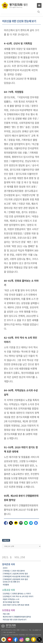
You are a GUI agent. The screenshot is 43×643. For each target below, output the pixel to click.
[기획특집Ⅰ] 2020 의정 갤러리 (14, 571)
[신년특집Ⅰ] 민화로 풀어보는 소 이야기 (17, 593)
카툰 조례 (6, 614)
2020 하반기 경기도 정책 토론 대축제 (16, 605)
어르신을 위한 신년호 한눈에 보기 (14, 619)
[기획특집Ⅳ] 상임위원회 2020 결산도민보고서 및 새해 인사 (15, 580)
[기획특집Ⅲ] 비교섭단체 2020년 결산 (16, 576)
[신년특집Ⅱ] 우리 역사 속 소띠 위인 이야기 (18, 596)
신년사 (5, 568)
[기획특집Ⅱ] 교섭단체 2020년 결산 (15, 573)
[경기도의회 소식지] (15, 5)
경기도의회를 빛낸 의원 (11, 602)
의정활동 (6, 584)
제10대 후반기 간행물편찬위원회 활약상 (17, 616)
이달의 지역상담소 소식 (11, 599)
